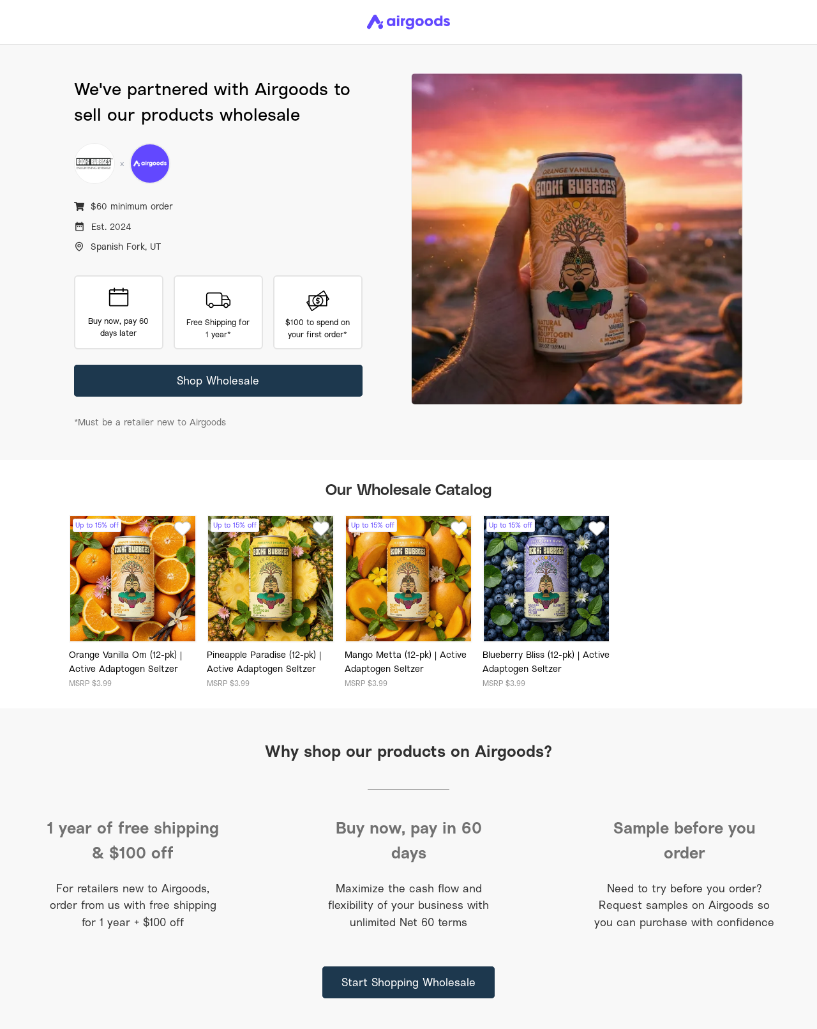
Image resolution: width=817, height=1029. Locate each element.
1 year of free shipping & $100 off (133, 840)
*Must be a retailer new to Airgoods (150, 421)
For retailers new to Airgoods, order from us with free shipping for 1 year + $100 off (133, 905)
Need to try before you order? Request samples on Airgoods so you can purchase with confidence (684, 905)
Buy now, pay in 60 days (409, 840)
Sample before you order (684, 840)
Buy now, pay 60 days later (118, 327)
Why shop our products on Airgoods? (408, 751)
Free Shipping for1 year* (218, 328)
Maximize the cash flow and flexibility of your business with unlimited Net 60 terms (408, 905)
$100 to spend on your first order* (317, 328)
